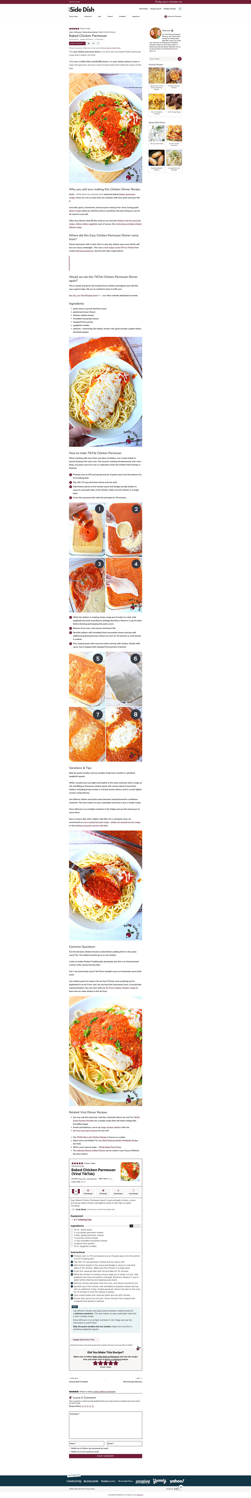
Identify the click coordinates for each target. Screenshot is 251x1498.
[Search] (180, 59)
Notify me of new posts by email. (85, 1452)
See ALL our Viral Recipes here (83, 295)
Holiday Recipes (170, 9)
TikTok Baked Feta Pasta (110, 1147)
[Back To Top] (181, 1487)
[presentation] (157, 76)
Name (73, 1443)
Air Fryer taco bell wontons (85, 1130)
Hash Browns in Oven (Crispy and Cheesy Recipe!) (156, 87)
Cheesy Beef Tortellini (78, 1380)
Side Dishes (143, 9)
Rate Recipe (118, 1194)
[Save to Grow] (98, 43)
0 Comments (99, 39)
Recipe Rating (75, 1406)
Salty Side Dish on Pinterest (106, 1357)
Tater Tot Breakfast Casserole (157, 113)
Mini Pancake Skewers (132, 1380)
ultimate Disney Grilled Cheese (91, 1150)
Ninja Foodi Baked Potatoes (156, 169)
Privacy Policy (90, 1489)
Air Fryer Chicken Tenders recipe (121, 988)
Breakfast (122, 16)
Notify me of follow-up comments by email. (90, 1448)
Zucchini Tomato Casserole (174, 144)
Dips (99, 16)
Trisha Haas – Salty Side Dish (87, 1179)
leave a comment (113, 1359)
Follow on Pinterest (174, 16)
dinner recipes (75, 211)
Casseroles (88, 16)
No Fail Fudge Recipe (174, 112)
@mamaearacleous (85, 251)
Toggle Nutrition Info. (84, 1340)
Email (111, 1443)
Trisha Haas (74, 39)
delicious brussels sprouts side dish (91, 825)
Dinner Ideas (73, 16)
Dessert (110, 16)
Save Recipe (133, 1194)
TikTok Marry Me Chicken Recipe (91, 1137)
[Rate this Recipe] (88, 43)
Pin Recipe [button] (103, 1194)
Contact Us (140, 1495)
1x (131, 1226)
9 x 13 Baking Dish (82, 1220)
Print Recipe (88, 1194)
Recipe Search (155, 9)
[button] (70, 28)
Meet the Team (74, 2)
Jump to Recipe (76, 43)
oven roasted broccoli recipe (96, 822)
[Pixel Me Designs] (177, 1489)
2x (135, 1226)
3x (138, 1226)
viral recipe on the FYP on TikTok (119, 247)
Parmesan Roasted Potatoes (174, 87)
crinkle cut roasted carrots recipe (125, 822)
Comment (75, 1414)
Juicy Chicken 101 (172, 2)
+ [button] (78, 1191)
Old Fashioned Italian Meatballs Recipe (120, 1140)
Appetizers (136, 16)
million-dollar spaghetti (86, 224)
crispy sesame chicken (111, 1127)
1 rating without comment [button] (103, 1391)
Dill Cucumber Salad (156, 144)
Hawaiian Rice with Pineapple (174, 169)
